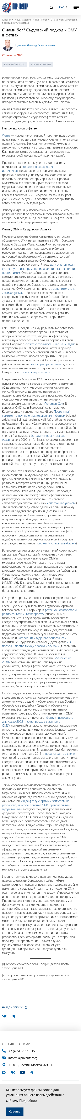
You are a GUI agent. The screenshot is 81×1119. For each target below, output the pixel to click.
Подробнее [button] (28, 1100)
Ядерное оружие (41, 64)
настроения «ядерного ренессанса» (42, 638)
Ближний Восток (14, 64)
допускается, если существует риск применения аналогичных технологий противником (39, 268)
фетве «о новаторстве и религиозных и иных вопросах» (39, 612)
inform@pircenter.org (23, 1058)
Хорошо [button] (15, 1111)
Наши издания (23, 19)
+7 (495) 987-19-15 (21, 1051)
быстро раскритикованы (45, 364)
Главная (6, 19)
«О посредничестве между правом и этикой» (36, 644)
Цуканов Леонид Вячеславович (35, 45)
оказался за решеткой (35, 372)
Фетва (6, 135)
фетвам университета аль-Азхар (34, 437)
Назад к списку (12, 1007)
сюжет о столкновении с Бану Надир (50, 344)
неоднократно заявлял (60, 753)
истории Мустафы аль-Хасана (56, 543)
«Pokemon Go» (53, 403)
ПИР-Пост (41, 19)
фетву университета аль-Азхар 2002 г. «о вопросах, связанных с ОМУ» (37, 721)
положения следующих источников (27, 168)
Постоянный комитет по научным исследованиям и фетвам (36, 413)
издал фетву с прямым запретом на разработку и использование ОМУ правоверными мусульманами (36, 805)
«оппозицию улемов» (61, 503)
